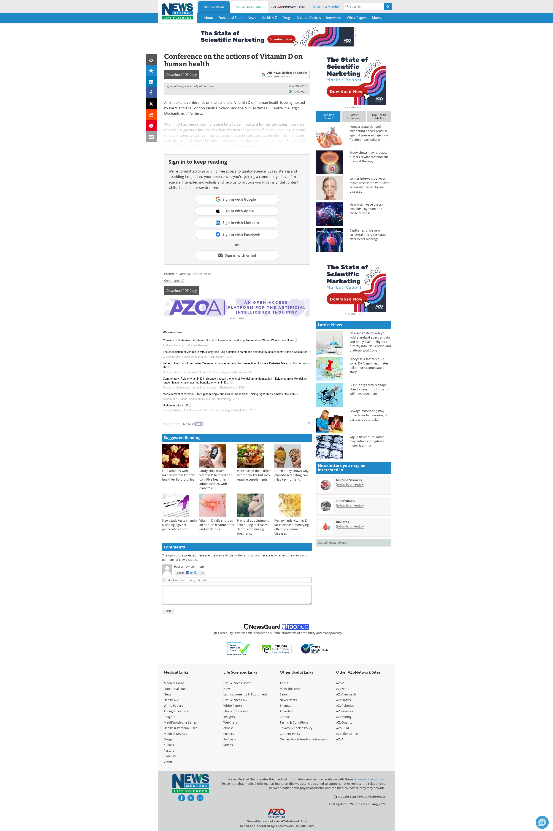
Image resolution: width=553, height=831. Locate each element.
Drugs (168, 739)
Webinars (230, 722)
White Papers (173, 705)
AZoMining (344, 717)
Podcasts (170, 756)
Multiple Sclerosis (349, 480)
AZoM (340, 683)
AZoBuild (342, 728)
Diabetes (342, 522)
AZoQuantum (345, 722)
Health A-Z (171, 700)
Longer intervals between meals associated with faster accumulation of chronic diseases (370, 184)
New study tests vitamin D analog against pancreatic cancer (179, 524)
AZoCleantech (346, 694)
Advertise (286, 711)
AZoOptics (343, 700)
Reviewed (300, 91)
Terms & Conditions (294, 722)
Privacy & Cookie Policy (296, 728)
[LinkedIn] (151, 81)
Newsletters (288, 700)
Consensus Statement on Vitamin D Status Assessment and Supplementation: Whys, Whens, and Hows (228, 340)
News (168, 694)
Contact (285, 717)
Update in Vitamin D (175, 405)
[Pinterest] (151, 125)
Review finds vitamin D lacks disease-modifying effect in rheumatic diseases (291, 526)
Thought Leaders (176, 711)
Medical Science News (195, 274)
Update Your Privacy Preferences (361, 796)
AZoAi (340, 739)
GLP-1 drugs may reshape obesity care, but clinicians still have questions (369, 389)
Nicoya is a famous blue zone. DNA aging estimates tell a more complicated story (369, 365)
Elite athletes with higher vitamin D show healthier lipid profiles (178, 475)
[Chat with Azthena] (542, 822)
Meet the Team (291, 689)
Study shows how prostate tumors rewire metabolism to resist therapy (369, 156)
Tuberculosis (345, 501)
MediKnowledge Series (180, 722)
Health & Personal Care (180, 728)
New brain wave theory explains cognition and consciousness (366, 208)
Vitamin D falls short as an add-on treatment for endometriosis (217, 524)
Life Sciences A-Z (235, 700)
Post (167, 611)
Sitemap (286, 705)
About (284, 683)
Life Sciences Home (249, 7)
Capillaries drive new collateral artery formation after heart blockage (369, 234)
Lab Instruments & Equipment (245, 694)
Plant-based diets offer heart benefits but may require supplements (253, 475)
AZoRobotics (345, 705)
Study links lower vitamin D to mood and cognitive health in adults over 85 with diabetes (215, 479)
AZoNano (342, 689)
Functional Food (175, 689)
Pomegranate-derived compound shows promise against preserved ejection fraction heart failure (369, 133)
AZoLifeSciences (347, 734)
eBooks (169, 745)
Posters (169, 750)
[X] (151, 103)
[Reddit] (151, 114)
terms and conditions (369, 779)
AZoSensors (344, 711)
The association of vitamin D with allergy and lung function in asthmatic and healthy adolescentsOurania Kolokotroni (235, 351)
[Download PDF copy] (151, 59)
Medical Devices (175, 734)
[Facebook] (151, 92)
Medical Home (213, 7)
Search (285, 694)
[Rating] (151, 70)
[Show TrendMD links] (309, 423)
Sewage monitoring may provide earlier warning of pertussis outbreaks (368, 415)
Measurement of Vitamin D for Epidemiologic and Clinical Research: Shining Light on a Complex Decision (229, 394)
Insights (169, 717)
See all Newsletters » (333, 542)
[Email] (151, 136)
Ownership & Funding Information (304, 739)
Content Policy (290, 734)
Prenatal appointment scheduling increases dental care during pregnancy (253, 526)
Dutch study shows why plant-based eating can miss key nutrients (291, 475)
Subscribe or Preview (350, 484)
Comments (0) (174, 280)
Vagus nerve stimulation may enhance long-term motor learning (367, 441)
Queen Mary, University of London (190, 86)
